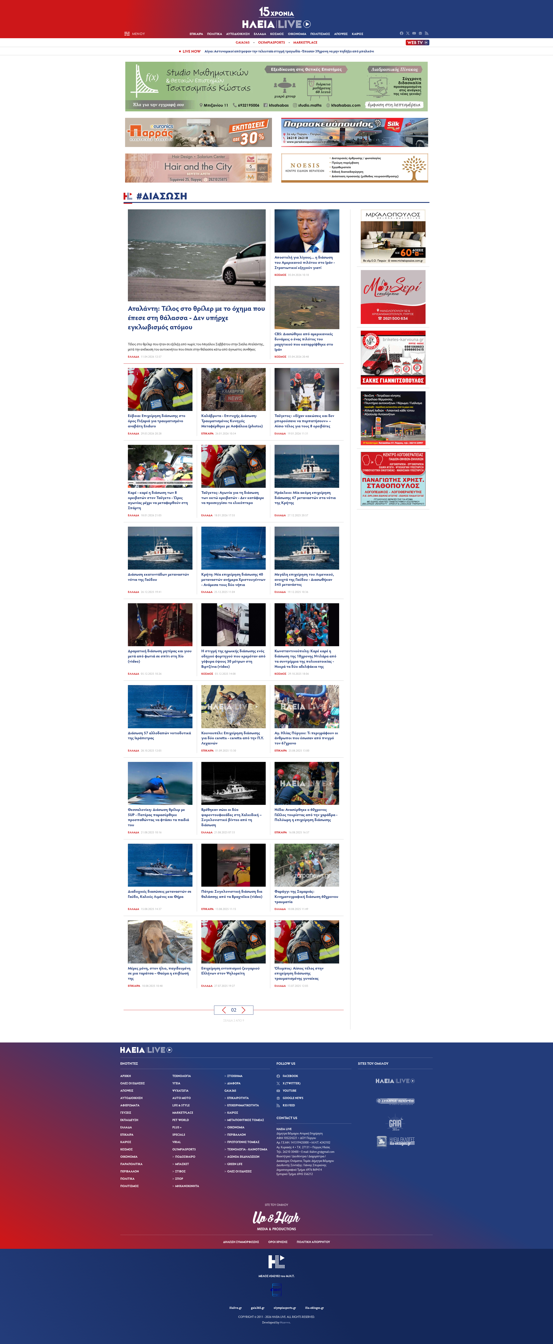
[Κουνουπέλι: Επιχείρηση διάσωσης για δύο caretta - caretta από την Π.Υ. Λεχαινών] (233, 706)
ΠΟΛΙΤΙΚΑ (214, 34)
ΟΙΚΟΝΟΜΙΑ (297, 34)
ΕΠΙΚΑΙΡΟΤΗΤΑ (238, 1098)
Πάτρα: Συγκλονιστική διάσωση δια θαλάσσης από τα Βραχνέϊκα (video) (231, 894)
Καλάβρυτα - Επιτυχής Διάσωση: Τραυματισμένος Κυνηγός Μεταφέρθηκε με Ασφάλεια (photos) (232, 420)
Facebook (290, 1076)
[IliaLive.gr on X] (408, 33)
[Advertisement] (393, 540)
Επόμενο (243, 1010)
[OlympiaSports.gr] (395, 1101)
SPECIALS (178, 1134)
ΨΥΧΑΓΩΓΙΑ (180, 1090)
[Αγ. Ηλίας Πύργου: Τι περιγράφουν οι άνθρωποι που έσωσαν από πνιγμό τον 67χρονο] (307, 706)
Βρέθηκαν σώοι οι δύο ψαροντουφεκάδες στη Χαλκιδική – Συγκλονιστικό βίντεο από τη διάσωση (231, 817)
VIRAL (176, 1142)
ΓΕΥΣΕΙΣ (125, 1112)
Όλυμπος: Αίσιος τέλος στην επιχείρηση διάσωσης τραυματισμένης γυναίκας (299, 973)
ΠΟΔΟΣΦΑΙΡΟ (185, 1156)
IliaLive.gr (235, 1308)
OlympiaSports (271, 42)
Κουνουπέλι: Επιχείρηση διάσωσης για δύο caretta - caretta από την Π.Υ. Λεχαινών (232, 738)
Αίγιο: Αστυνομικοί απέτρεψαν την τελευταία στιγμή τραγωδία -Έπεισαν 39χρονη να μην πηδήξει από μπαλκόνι (289, 51)
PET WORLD (180, 1120)
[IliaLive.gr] (395, 1081)
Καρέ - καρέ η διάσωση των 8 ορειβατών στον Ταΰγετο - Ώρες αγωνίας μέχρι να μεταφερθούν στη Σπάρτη (158, 500)
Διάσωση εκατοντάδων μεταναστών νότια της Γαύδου (158, 577)
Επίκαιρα (207, 433)
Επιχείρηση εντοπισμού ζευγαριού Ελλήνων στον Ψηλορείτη (230, 970)
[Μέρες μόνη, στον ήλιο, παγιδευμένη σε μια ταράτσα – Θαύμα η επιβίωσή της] (160, 941)
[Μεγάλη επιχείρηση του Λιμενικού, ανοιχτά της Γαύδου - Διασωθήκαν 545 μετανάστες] (307, 548)
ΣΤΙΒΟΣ (180, 1171)
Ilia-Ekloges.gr (314, 1308)
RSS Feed (288, 1105)
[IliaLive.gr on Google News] (421, 33)
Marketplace (305, 42)
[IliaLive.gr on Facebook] (402, 33)
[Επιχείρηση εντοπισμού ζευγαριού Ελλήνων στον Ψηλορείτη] (233, 941)
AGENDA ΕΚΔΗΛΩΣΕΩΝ (243, 1156)
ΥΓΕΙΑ (176, 1083)
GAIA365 (230, 1090)
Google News (292, 1098)
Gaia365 (243, 42)
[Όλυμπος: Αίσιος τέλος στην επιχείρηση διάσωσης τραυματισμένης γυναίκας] (307, 941)
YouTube (289, 1090)
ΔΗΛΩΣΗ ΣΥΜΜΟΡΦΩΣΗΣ (241, 1242)
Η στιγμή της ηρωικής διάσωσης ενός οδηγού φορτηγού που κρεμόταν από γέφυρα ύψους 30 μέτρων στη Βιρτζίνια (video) (233, 658)
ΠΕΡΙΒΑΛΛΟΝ (129, 1171)
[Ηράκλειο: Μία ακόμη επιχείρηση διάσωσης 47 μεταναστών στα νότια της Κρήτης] (307, 466)
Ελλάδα (133, 357)
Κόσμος (280, 275)
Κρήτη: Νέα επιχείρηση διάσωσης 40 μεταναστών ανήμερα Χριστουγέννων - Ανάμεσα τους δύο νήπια (233, 579)
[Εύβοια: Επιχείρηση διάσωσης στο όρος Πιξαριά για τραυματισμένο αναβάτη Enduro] (160, 389)
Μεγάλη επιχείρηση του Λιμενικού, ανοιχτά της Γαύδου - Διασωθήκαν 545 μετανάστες (304, 579)
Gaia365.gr (257, 1308)
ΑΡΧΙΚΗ (125, 1076)
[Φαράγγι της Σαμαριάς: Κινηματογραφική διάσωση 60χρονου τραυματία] (307, 865)
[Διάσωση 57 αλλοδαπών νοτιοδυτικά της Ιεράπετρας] (160, 706)
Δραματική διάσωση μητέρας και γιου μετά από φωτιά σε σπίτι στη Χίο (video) (160, 656)
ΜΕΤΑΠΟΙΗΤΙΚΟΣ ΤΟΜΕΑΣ (245, 1120)
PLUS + (176, 1127)
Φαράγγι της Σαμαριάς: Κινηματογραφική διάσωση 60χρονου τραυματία (306, 896)
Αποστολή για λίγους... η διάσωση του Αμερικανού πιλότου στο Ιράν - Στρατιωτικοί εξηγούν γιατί (305, 262)
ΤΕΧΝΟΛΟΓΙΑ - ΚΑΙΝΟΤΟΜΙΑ (247, 1149)
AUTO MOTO (181, 1098)
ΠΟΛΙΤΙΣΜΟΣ (320, 34)
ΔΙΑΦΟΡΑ (234, 1083)
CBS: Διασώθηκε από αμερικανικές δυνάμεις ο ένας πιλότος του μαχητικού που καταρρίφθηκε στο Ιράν (304, 341)
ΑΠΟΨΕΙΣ (341, 34)
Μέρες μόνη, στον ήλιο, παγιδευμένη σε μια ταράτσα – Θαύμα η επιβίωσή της (159, 973)
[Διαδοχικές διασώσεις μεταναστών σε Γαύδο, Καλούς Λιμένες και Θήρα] (160, 865)
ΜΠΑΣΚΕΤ (182, 1164)
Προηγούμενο (224, 1010)
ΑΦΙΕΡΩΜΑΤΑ (130, 1105)
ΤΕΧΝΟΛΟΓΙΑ (181, 1076)
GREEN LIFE (234, 1164)
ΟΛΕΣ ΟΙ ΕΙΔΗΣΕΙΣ (132, 1083)
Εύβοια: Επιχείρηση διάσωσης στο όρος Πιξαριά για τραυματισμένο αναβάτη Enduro (156, 420)
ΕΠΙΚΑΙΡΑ (196, 34)
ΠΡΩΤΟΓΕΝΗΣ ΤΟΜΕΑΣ (243, 1142)
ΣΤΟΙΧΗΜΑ (235, 1076)
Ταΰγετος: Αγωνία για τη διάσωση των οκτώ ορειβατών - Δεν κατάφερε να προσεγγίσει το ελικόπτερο (232, 497)
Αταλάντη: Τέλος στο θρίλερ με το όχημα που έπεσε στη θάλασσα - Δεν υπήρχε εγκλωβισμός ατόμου (196, 317)
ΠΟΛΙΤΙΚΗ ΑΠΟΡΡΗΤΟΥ (313, 1242)
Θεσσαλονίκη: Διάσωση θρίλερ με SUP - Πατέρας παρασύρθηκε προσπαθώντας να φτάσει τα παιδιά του (158, 817)
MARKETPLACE (182, 1112)
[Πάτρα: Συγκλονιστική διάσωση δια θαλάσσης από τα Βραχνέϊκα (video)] (233, 865)
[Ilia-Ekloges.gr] (395, 1142)
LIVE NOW (192, 51)
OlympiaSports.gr (285, 1308)
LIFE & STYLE (181, 1105)
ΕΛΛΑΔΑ (260, 34)
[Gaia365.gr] (395, 1122)
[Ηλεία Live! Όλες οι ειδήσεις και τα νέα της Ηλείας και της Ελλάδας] (276, 17)
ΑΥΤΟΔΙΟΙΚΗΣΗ (238, 34)
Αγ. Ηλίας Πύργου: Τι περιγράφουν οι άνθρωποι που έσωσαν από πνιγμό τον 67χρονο (306, 738)
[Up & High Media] (276, 1221)
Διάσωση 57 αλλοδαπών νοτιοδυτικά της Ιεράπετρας (159, 735)
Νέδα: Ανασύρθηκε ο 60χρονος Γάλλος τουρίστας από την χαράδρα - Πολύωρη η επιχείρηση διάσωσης (306, 814)
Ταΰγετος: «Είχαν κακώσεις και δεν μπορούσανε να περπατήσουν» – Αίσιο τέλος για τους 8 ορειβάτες (304, 420)
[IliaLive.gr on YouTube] (414, 33)
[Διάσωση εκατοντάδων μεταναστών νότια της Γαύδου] (160, 548)
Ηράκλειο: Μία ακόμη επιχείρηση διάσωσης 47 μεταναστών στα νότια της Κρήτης (305, 497)
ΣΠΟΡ (179, 1179)
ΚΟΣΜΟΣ (277, 34)
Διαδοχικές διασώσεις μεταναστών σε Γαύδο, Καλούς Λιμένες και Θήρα (159, 894)
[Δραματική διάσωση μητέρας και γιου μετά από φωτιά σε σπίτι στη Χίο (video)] (160, 624)
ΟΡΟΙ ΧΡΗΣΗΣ (278, 1242)
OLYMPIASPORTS (184, 1149)
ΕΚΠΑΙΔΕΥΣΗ (129, 1120)
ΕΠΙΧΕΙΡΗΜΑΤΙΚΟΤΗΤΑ (243, 1105)
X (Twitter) (291, 1083)
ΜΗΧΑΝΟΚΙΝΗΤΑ (187, 1186)
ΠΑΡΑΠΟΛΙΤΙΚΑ (131, 1164)
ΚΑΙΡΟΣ (357, 34)
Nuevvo (285, 1322)
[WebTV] (417, 42)
